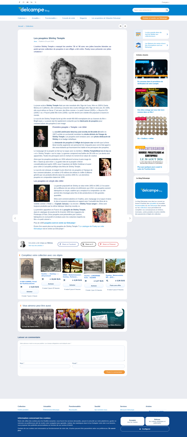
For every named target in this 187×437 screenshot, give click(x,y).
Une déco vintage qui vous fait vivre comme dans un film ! (150, 111)
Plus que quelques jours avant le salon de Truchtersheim (149, 168)
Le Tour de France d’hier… (31, 326)
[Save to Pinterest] (3, 165)
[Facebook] (19, 2)
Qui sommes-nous (101, 410)
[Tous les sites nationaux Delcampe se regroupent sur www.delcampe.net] (129, 218)
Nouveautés (73, 410)
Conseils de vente (68, 18)
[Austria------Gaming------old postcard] (51, 271)
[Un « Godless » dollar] (151, 126)
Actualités (140, 147)
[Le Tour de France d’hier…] (37, 328)
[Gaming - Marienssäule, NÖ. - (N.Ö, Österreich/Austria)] (115, 272)
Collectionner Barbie (64, 326)
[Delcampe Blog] (39, 10)
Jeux (35, 41)
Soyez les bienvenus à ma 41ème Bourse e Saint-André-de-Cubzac (106, 325)
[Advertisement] (151, 234)
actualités (153, 203)
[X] (35, 2)
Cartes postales (23, 410)
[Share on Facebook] (3, 155)
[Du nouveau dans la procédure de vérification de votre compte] (151, 69)
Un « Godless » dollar (145, 138)
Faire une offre (115, 285)
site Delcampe (152, 205)
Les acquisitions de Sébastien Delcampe (106, 18)
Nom (22, 363)
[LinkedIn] (31, 2)
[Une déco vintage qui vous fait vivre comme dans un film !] (151, 97)
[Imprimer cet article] (125, 26)
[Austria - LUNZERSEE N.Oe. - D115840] (94, 273)
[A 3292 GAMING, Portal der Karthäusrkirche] (26, 279)
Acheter (29, 291)
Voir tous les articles (36, 245)
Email (74, 363)
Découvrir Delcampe (127, 410)
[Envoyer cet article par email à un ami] (120, 26)
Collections (141, 90)
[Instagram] (23, 2)
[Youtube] (27, 2)
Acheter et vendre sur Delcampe (155, 18)
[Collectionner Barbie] (72, 328)
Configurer (146, 429)
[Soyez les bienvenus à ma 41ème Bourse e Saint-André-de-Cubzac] (107, 328)
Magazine (83, 18)
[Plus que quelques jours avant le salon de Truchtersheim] (151, 154)
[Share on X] (3, 160)
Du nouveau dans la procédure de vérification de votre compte (150, 83)
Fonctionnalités (142, 61)
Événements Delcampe (51, 410)
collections (143, 207)
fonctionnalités (140, 205)
